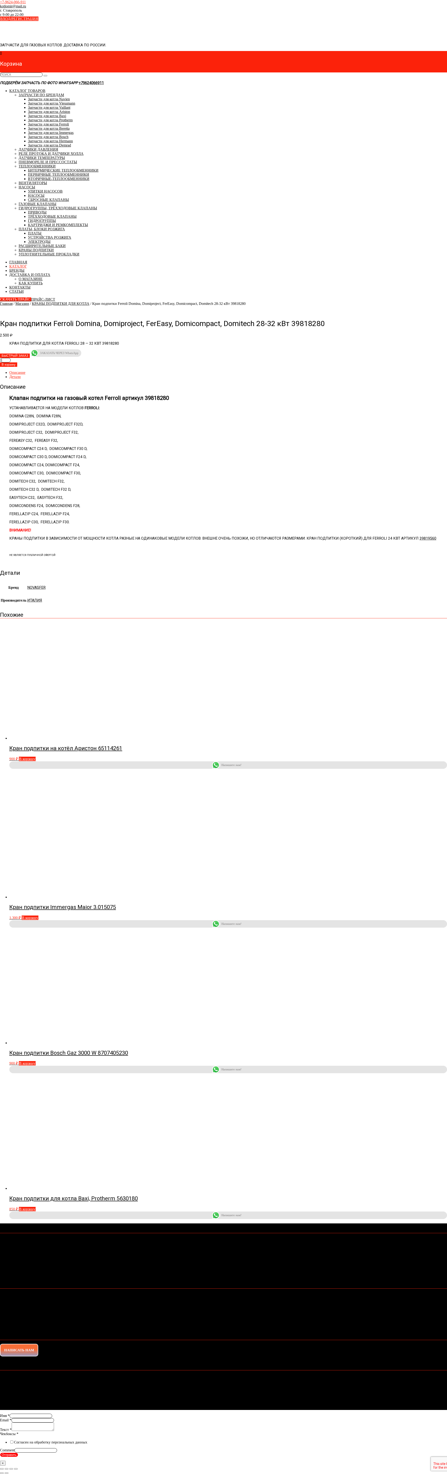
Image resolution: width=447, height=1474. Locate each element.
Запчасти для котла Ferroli (48, 124)
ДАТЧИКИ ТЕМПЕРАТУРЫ (42, 158)
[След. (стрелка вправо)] (6, 1473)
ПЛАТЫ (34, 233)
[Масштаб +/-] (2, 1469)
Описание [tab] (17, 372)
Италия (34, 600)
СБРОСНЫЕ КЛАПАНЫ (48, 200)
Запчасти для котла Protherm (50, 120)
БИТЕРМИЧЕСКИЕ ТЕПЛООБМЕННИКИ (63, 170)
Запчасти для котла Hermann (50, 141)
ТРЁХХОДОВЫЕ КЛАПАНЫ (52, 216)
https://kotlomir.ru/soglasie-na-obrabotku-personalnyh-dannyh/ (133, 1268)
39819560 (428, 538)
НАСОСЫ (27, 187)
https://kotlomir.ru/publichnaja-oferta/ (69, 1264)
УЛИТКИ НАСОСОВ (45, 191)
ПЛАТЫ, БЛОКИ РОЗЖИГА (42, 229)
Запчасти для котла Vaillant (49, 107)
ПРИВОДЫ (37, 212)
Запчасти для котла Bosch (48, 137)
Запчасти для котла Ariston (49, 112)
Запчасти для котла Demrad (49, 145)
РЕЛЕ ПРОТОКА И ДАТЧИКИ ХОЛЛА (51, 154)
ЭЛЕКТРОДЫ (39, 242)
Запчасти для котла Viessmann (51, 103)
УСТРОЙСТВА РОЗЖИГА (49, 237)
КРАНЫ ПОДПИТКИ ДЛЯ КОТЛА (60, 304)
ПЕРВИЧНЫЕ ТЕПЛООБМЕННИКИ (58, 175)
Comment (7, 1450)
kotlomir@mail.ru (18, 1243)
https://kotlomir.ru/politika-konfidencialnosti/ (139, 1272)
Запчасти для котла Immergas (51, 133)
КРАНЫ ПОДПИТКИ (36, 250)
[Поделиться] (11, 1469)
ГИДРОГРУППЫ (42, 221)
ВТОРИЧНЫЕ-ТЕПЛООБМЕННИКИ (58, 179)
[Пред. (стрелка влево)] (2, 1473)
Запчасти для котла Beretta (49, 128)
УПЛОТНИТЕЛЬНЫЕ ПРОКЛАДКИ (49, 254)
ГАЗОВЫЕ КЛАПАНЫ (37, 204)
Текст (6, 1430)
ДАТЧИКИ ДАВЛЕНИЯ (38, 149)
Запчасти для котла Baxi (47, 116)
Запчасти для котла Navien (49, 99)
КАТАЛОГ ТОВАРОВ (27, 91)
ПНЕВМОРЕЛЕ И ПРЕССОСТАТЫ (48, 162)
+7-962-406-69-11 (15, 1239)
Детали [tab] (15, 377)
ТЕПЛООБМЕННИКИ (37, 166)
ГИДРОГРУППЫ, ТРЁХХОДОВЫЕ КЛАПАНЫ (58, 208)
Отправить (9, 1455)
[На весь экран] (6, 1469)
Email (5, 1420)
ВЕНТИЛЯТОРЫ (33, 183)
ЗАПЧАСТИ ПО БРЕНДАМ (41, 95)
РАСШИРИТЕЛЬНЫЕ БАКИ (42, 246)
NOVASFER (36, 587)
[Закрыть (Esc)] (16, 1469)
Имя (5, 1416)
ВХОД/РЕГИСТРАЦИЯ (19, 19)
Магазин (22, 304)
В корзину (9, 364)
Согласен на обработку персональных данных (50, 1442)
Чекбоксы (9, 1434)
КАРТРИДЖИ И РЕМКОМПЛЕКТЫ (58, 225)
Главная (6, 304)
